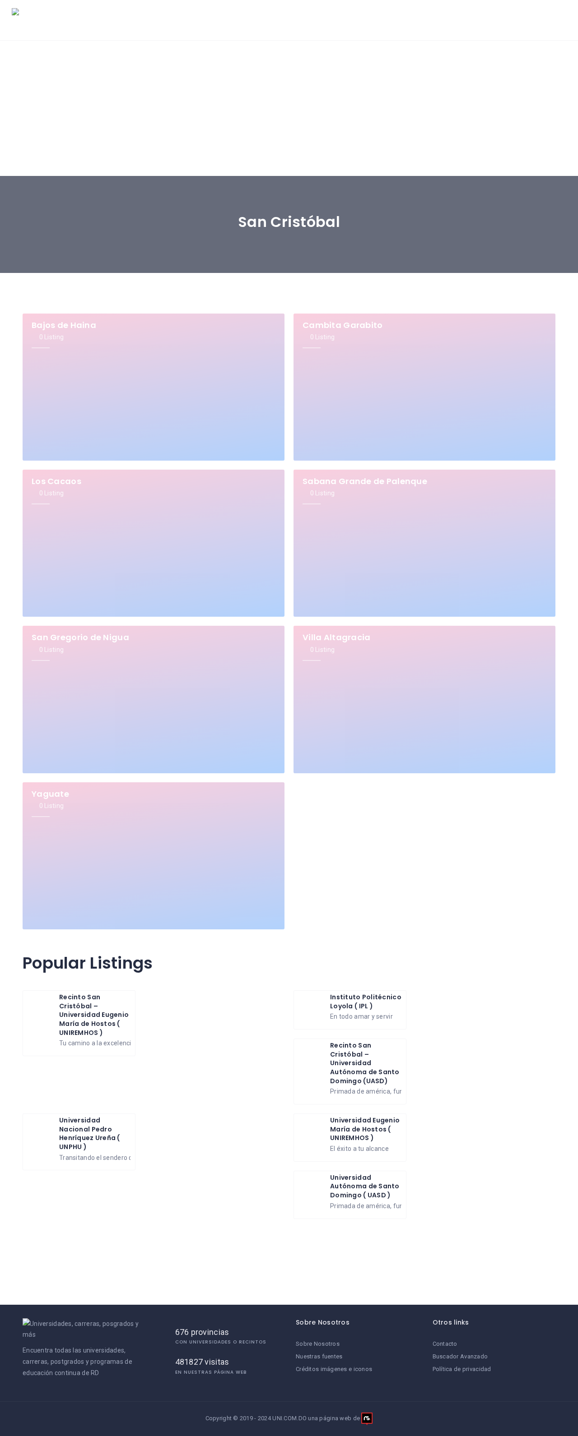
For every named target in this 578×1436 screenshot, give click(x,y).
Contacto (445, 1343)
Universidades (220, 20)
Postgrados (379, 20)
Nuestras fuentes (319, 1356)
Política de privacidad (462, 1369)
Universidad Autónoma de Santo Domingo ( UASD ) (365, 1186)
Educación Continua (457, 20)
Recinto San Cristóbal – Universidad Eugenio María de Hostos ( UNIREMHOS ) (94, 1015)
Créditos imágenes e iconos (334, 1369)
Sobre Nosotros (318, 1343)
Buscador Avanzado (460, 1356)
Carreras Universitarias (301, 20)
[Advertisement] (289, 108)
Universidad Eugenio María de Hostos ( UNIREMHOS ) (365, 1129)
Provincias (532, 20)
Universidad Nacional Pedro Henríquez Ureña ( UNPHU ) (89, 1133)
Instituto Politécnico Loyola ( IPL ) (365, 1002)
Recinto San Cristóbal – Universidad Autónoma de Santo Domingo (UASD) (365, 1063)
